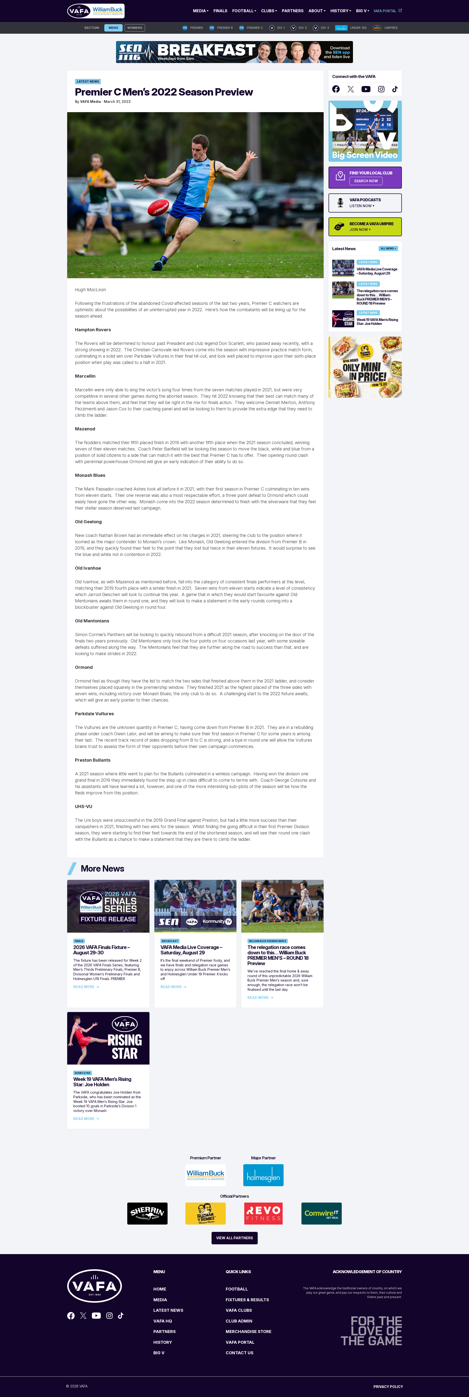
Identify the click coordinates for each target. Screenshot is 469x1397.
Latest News (88, 81)
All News (387, 248)
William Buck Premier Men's (267, 941)
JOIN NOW (359, 230)
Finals (220, 10)
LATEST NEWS (168, 1310)
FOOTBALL (237, 1289)
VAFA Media (90, 101)
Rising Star (82, 1073)
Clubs (267, 10)
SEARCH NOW (366, 181)
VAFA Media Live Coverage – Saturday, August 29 (191, 950)
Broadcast (170, 941)
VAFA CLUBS (239, 1310)
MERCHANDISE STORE (248, 1331)
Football (243, 10)
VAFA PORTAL (240, 1342)
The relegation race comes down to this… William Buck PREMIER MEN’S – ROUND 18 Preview (278, 955)
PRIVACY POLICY (388, 1387)
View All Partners (234, 1238)
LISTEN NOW (361, 206)
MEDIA (160, 1299)
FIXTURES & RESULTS (247, 1299)
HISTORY (162, 1342)
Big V (361, 10)
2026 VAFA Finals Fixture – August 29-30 (101, 950)
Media (199, 10)
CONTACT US (239, 1352)
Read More (84, 987)
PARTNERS (164, 1331)
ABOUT (316, 10)
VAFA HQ (162, 1321)
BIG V (159, 1352)
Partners (293, 10)
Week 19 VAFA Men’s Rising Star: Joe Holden (102, 1082)
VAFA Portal (384, 11)
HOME (159, 1289)
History (339, 10)
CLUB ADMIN (239, 1321)
